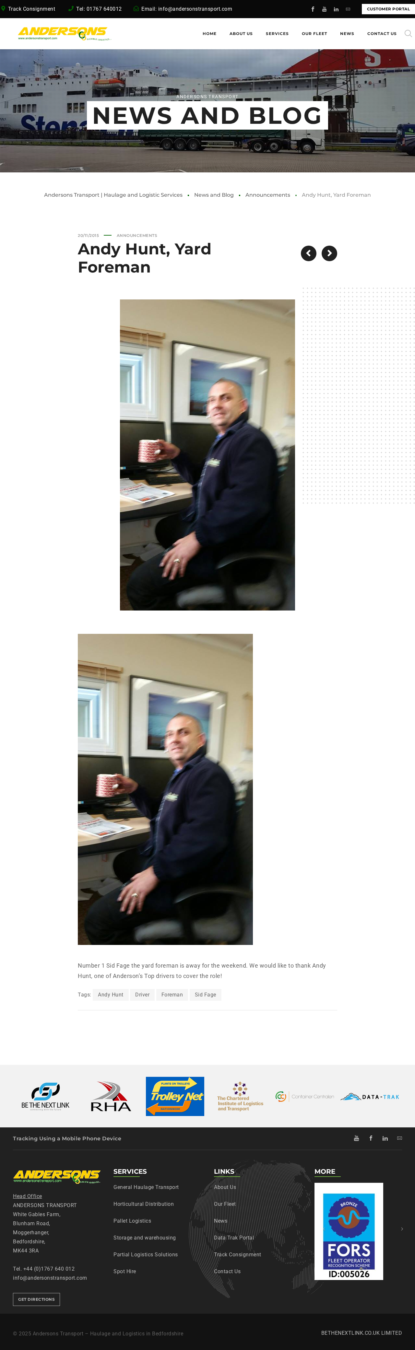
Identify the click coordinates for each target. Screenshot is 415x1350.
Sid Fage (205, 995)
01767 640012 (104, 9)
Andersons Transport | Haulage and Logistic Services (113, 195)
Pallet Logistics (132, 1221)
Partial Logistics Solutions (145, 1254)
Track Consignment (32, 9)
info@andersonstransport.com (195, 9)
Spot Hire (124, 1271)
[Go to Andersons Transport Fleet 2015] (329, 253)
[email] (348, 9)
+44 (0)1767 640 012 (49, 1269)
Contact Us (227, 1271)
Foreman (172, 995)
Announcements (267, 195)
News (220, 1221)
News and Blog (214, 195)
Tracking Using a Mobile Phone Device (67, 1138)
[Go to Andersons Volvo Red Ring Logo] (308, 253)
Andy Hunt (111, 995)
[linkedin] (336, 9)
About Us (225, 1187)
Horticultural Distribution (143, 1204)
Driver (142, 995)
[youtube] (325, 9)
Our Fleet (225, 1204)
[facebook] (313, 9)
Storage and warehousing (144, 1238)
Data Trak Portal (234, 1238)
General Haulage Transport (146, 1187)
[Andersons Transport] (48, 33)
